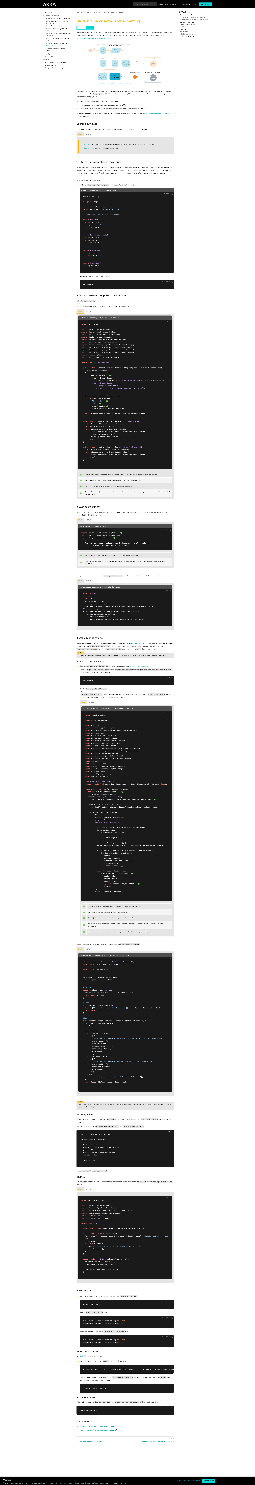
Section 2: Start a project (54, 26)
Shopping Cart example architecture (58, 18)
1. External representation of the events (192, 17)
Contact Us (186, 4)
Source (87, 144)
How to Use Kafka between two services (156, 113)
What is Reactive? (51, 65)
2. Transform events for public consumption (194, 20)
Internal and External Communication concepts (97, 1426)
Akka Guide (48, 13)
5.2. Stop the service (187, 36)
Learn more (184, 39)
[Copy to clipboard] (172, 194)
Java (80, 134)
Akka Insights (49, 57)
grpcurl (82, 1356)
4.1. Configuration (186, 27)
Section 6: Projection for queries (56, 43)
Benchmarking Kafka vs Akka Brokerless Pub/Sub (94, 38)
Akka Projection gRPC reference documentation (98, 1430)
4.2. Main (184, 29)
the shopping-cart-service (139, 666)
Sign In (194, 4)
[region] (127, 1481)
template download (137, 643)
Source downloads (186, 15)
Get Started (205, 4)
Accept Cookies (208, 1480)
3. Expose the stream (187, 22)
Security (47, 54)
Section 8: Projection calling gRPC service (158, 1441)
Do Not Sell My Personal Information (189, 1480)
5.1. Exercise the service (188, 34)
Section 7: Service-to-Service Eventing (58, 46)
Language (81, 28)
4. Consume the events (187, 24)
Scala (88, 134)
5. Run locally (184, 32)
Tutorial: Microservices (51, 16)
